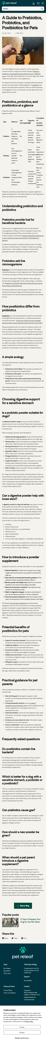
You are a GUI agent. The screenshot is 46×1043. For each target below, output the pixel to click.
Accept (22, 1027)
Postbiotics (5, 316)
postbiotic (35, 85)
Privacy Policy (28, 1021)
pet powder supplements (18, 603)
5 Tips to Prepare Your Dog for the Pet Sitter (30, 920)
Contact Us (27, 990)
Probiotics (5, 270)
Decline (21, 1032)
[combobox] (23, 8)
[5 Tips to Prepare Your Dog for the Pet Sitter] (10, 922)
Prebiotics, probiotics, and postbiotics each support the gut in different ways (21, 73)
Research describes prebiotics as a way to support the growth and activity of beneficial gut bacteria (23, 237)
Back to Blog (24, 905)
